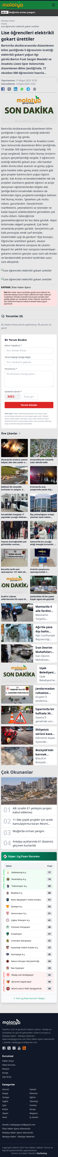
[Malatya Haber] (12, 5)
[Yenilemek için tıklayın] (12, 396)
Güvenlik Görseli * (13, 391)
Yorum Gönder (29, 405)
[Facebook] (4, 1048)
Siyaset (33, 1089)
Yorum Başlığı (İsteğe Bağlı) (18, 357)
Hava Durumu (8, 1064)
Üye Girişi (6, 1076)
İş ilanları (34, 1117)
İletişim (5, 1068)
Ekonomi (34, 1093)
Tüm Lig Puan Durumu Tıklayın (30, 998)
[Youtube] (19, 1048)
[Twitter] (9, 1048)
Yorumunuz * (11, 368)
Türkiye (5, 1097)
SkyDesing (42, 1153)
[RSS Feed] (24, 1048)
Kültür (5, 1109)
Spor (4, 1105)
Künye (5, 1072)
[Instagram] (14, 1048)
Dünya (33, 1109)
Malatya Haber (8, 20)
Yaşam (5, 1113)
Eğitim (33, 1097)
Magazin (34, 1113)
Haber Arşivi (8, 1060)
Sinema (33, 1105)
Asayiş (4, 23)
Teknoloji (34, 1101)
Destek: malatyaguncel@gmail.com (18, 1124)
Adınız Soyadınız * (13, 345)
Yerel (4, 1117)
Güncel (5, 1089)
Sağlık (5, 1101)
